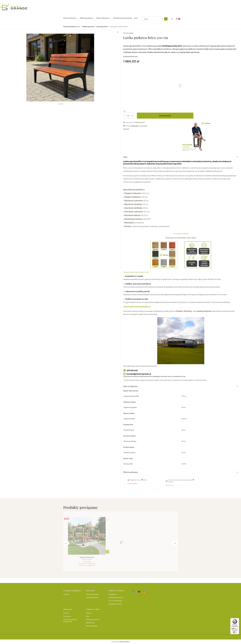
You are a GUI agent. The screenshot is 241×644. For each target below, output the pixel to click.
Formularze (67, 616)
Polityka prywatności (116, 597)
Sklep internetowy (119, 641)
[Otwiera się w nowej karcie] (134, 592)
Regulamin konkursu (115, 604)
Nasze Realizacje (92, 626)
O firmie (88, 613)
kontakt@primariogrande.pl (139, 374)
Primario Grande (128, 33)
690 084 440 (132, 370)
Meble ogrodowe (88, 26)
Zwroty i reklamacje (115, 601)
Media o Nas (90, 623)
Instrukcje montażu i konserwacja (70, 620)
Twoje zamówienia (92, 594)
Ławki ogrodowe (102, 26)
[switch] (235, 632)
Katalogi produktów (93, 619)
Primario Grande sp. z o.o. (71, 26)
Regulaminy (113, 594)
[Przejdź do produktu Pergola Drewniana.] (86, 536)
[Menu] (238, 619)
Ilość (124, 111)
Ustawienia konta (92, 597)
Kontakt (66, 594)
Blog (87, 616)
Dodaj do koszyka (165, 115)
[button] (165, 19)
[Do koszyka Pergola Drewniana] (107, 552)
